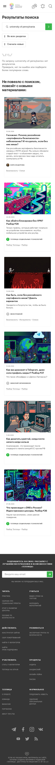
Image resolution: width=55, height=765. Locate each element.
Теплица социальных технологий (26, 239)
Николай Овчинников (20, 383)
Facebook (23, 729)
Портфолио (7, 709)
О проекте (6, 694)
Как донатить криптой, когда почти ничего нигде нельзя (25, 440)
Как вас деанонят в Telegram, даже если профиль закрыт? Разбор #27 (25, 371)
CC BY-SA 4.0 (43, 762)
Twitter (27, 738)
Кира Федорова (17, 165)
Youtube (18, 738)
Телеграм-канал (14, 729)
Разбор (25, 245)
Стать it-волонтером (11, 665)
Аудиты (32, 665)
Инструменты (25, 320)
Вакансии (6, 704)
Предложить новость (38, 694)
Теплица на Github (10, 669)
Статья (22, 171)
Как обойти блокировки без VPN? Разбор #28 (24, 222)
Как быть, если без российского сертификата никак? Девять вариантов (23, 297)
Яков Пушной (16, 314)
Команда (6, 699)
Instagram (32, 729)
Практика (6, 596)
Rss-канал (36, 738)
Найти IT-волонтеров (11, 642)
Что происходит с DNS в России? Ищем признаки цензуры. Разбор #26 (26, 509)
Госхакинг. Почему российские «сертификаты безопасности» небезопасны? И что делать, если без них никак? (27, 140)
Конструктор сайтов (11, 633)
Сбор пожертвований (11, 638)
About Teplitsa (8, 714)
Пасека (32, 679)
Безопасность (12, 171)
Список (35, 320)
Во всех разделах (16, 36)
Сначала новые (15, 44)
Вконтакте (40, 729)
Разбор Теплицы (13, 245)
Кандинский (34, 669)
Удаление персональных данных (35, 702)
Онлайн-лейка (35, 674)
